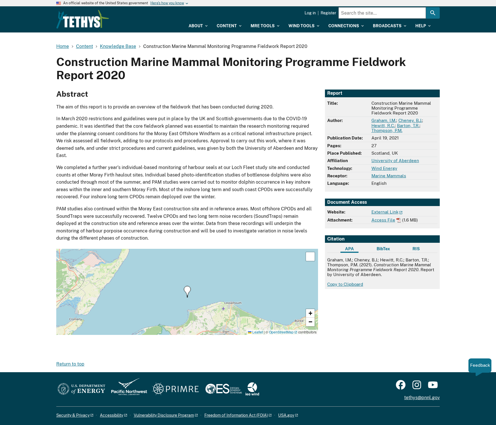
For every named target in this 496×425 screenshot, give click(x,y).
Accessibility (111, 415)
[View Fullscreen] (310, 256)
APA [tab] (349, 248)
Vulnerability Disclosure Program (164, 415)
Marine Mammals (388, 175)
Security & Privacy (73, 415)
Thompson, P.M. (386, 130)
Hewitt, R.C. (383, 125)
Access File (383, 220)
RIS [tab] (416, 248)
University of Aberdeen (395, 160)
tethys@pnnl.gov (422, 397)
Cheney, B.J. (410, 120)
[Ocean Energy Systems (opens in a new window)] (224, 389)
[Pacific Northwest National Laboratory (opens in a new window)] (126, 389)
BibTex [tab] (383, 248)
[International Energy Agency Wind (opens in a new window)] (252, 389)
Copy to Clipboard (345, 284)
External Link (384, 211)
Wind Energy (384, 168)
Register (328, 13)
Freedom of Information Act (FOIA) (236, 415)
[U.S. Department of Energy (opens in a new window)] (81, 389)
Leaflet (257, 331)
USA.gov (286, 415)
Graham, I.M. (383, 120)
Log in (310, 13)
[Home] (82, 19)
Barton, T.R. (408, 125)
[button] (187, 292)
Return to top (70, 364)
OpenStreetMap (281, 331)
